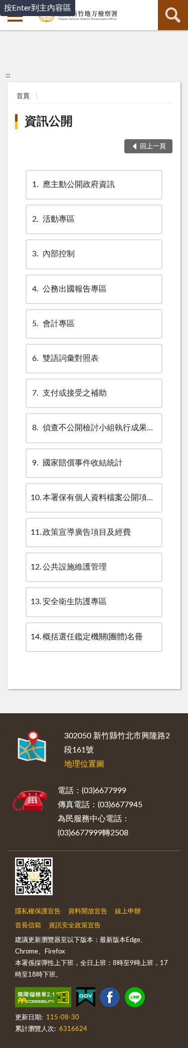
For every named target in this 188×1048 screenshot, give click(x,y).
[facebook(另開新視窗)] (110, 999)
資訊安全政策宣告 (75, 925)
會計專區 (53, 324)
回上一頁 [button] (153, 146)
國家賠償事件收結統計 (77, 463)
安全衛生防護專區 (69, 602)
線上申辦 (128, 911)
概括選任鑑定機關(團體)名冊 (87, 637)
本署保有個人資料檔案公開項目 (93, 498)
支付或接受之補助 (69, 393)
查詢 (173, 15)
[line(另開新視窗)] (135, 999)
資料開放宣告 (87, 911)
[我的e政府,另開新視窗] (85, 999)
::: (8, 75)
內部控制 (53, 254)
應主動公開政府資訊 (73, 184)
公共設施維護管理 (69, 567)
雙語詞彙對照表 (65, 358)
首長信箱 (28, 925)
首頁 (23, 96)
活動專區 (53, 219)
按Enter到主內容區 (37, 8)
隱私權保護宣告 (38, 911)
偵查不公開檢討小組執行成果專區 (97, 428)
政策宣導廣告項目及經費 (81, 532)
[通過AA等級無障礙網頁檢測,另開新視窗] (43, 999)
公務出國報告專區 (69, 289)
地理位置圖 (84, 764)
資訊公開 (49, 122)
